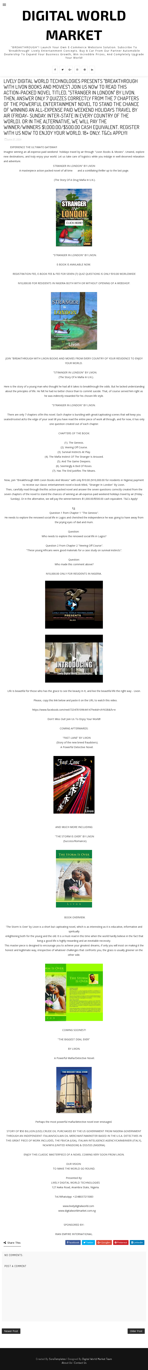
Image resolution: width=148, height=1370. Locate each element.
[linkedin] (92, 69)
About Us (67, 1362)
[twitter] (62, 69)
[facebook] (55, 69)
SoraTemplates (57, 1358)
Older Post (136, 1331)
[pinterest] (85, 69)
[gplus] (70, 69)
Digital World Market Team (97, 1358)
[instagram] (77, 69)
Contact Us (80, 1362)
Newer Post (11, 1331)
